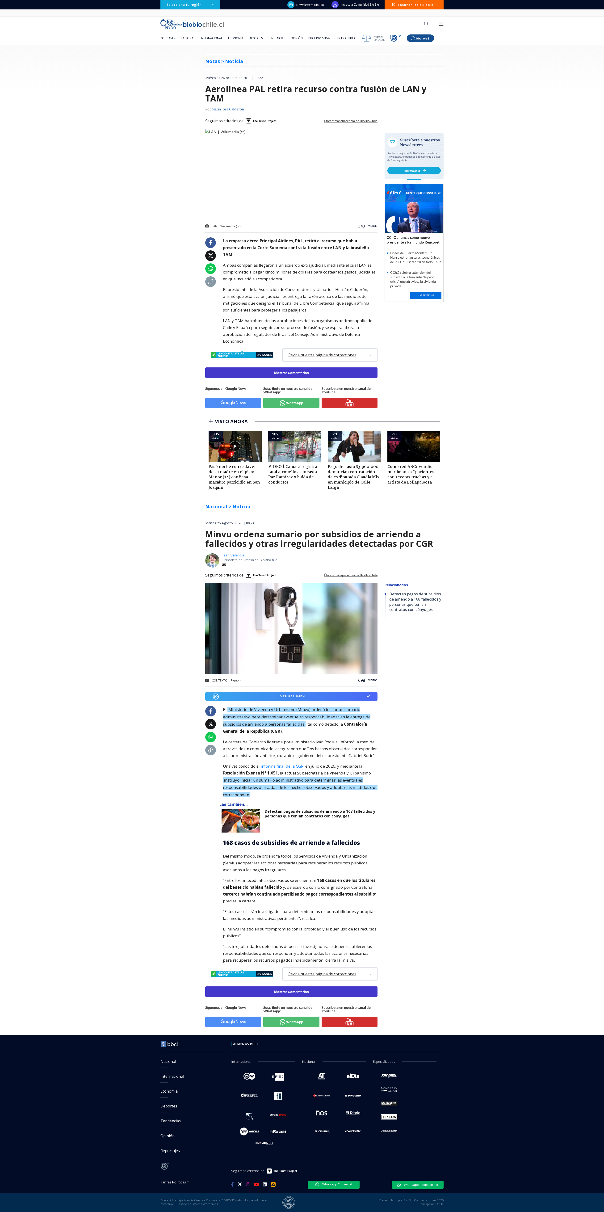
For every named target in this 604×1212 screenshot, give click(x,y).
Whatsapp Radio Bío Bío (420, 1185)
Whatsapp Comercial (337, 1184)
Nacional (187, 38)
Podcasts (167, 38)
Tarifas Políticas (173, 1182)
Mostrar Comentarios (291, 373)
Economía (235, 38)
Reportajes (170, 1150)
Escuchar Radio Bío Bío (415, 5)
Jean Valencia (233, 555)
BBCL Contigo (346, 38)
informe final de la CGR (282, 766)
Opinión (297, 38)
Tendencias (276, 38)
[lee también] (242, 821)
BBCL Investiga (319, 38)
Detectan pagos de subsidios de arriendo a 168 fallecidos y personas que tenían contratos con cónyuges (320, 814)
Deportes (256, 38)
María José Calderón (228, 109)
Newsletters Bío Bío (310, 5)
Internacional (211, 38)
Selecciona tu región (184, 4)
